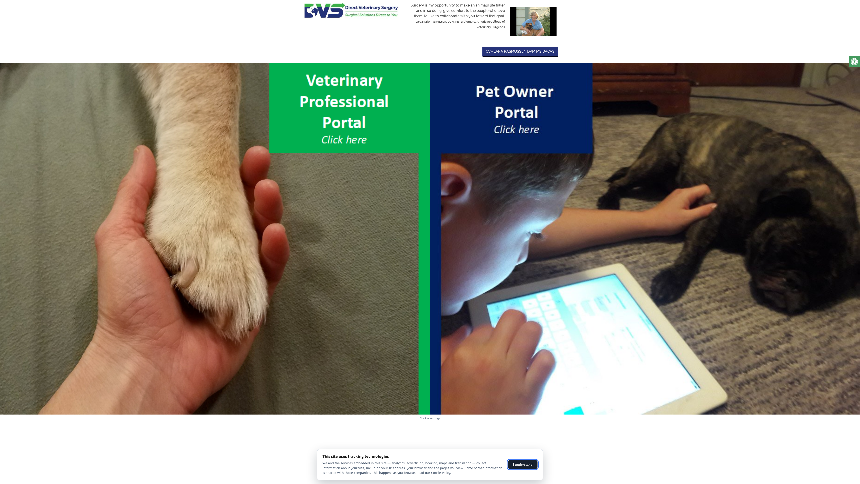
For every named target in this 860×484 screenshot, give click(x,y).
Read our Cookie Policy (433, 473)
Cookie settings (430, 418)
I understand (523, 464)
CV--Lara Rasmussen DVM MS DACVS (520, 51)
